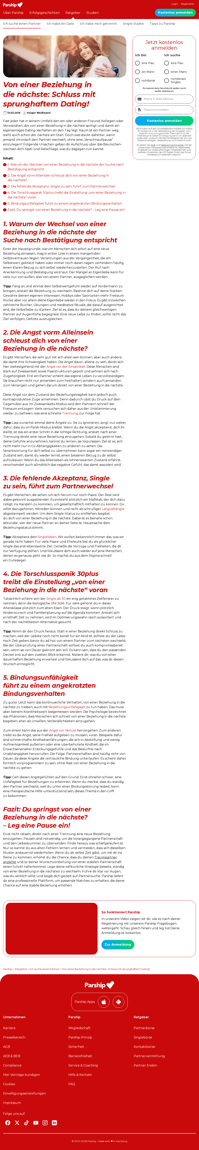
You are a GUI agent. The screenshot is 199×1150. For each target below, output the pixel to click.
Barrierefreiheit (80, 1056)
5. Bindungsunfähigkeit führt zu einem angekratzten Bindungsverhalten (65, 203)
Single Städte (133, 23)
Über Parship (13, 13)
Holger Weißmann (39, 112)
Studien (92, 13)
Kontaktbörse (144, 1047)
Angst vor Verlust (62, 730)
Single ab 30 (56, 598)
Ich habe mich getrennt (98, 23)
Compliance (12, 1065)
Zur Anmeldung (118, 944)
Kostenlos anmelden (175, 12)
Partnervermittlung (149, 1056)
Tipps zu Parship (162, 23)
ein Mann (148, 72)
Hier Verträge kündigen (21, 1075)
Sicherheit (76, 1047)
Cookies (9, 1084)
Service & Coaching (83, 1065)
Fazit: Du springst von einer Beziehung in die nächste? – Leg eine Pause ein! (66, 210)
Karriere (9, 1028)
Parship (7, 969)
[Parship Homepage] (13, 4)
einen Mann (179, 72)
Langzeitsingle (113, 509)
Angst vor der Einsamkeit (65, 366)
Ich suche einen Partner (22, 23)
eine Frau (148, 63)
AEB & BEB (11, 1056)
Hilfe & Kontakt (80, 1075)
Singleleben (47, 537)
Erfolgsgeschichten (44, 13)
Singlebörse (143, 1037)
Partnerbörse (144, 1028)
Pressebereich (14, 1037)
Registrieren (187, 3)
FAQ (71, 1084)
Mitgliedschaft (79, 1028)
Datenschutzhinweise (172, 145)
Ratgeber (72, 13)
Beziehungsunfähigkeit (67, 707)
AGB (153, 145)
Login (174, 3)
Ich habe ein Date (60, 23)
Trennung (70, 413)
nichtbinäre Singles (178, 80)
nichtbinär (148, 80)
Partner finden (145, 1065)
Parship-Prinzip (80, 1037)
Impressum (12, 1103)
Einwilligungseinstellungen (24, 1093)
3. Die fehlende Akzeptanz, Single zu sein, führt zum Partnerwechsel (61, 186)
